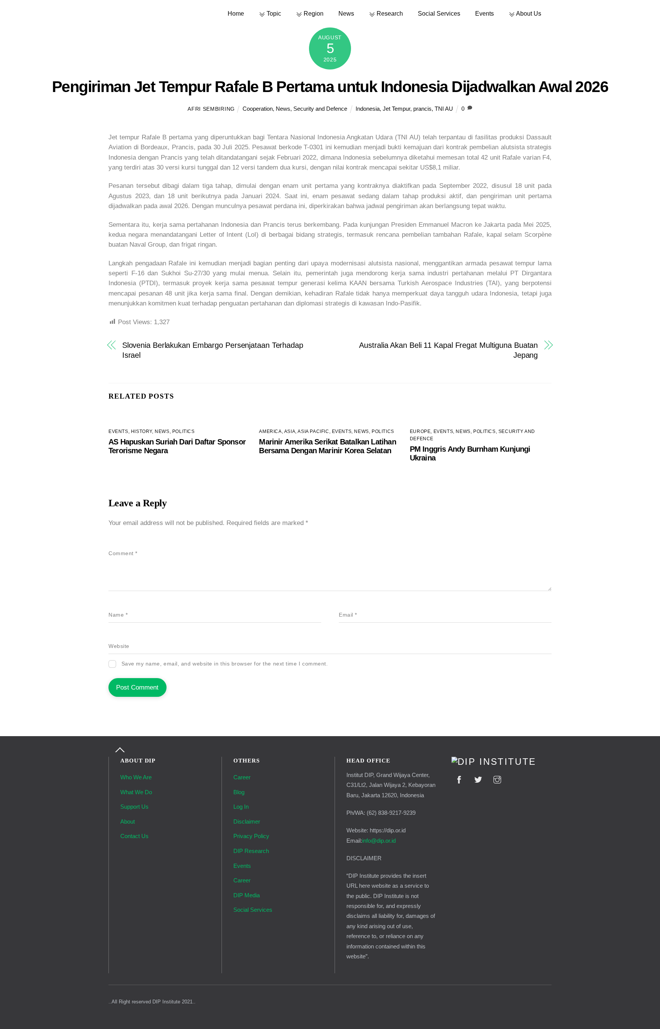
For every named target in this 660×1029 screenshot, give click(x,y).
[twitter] (478, 778)
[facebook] (459, 778)
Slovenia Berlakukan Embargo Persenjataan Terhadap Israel (212, 350)
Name (118, 615)
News (346, 13)
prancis (422, 108)
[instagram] (497, 778)
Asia (289, 431)
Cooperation (258, 108)
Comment (123, 553)
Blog (238, 792)
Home (236, 13)
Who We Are (136, 777)
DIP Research (251, 851)
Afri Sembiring (211, 109)
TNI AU (444, 108)
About (127, 821)
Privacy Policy (251, 836)
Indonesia (368, 108)
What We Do (136, 792)
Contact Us (134, 836)
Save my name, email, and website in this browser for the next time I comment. (224, 664)
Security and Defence (320, 108)
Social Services (439, 13)
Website (118, 646)
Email (348, 615)
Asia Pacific (313, 431)
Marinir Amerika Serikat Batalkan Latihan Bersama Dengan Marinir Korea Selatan (327, 446)
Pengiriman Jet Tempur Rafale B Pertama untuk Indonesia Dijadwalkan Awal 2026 (330, 86)
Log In (241, 806)
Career (242, 777)
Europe (420, 431)
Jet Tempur (396, 108)
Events (484, 13)
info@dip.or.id (379, 840)
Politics (183, 431)
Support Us (134, 806)
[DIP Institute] (493, 762)
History (141, 431)
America (270, 431)
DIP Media (246, 895)
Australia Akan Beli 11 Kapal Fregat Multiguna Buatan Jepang (448, 350)
